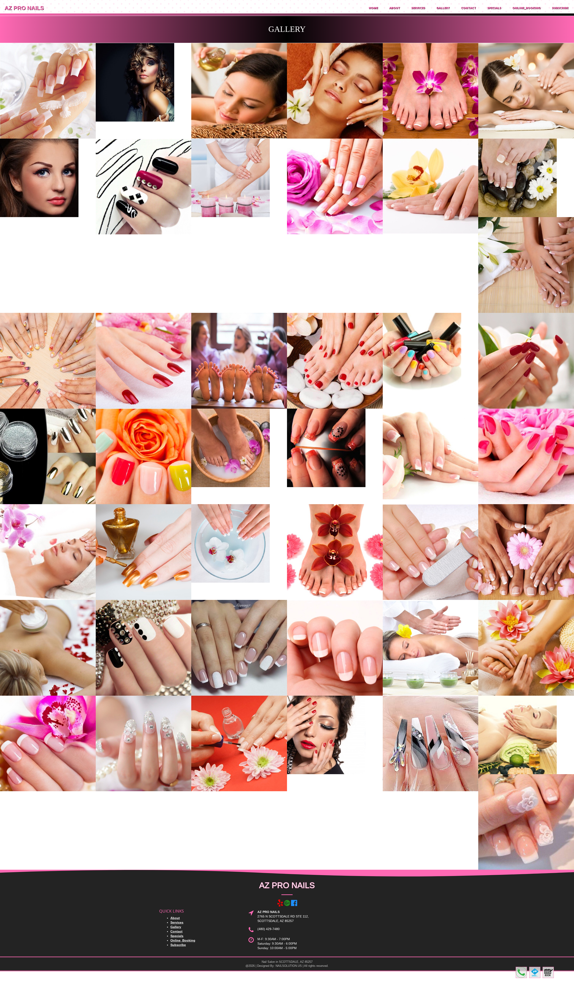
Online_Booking (526, 8)
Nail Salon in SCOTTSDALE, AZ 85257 (287, 961)
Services (418, 8)
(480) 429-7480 (268, 929)
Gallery (443, 8)
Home (373, 8)
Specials (494, 8)
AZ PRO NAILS (24, 8)
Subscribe (560, 8)
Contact (468, 8)
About (394, 8)
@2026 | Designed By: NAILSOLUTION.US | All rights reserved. (287, 965)
